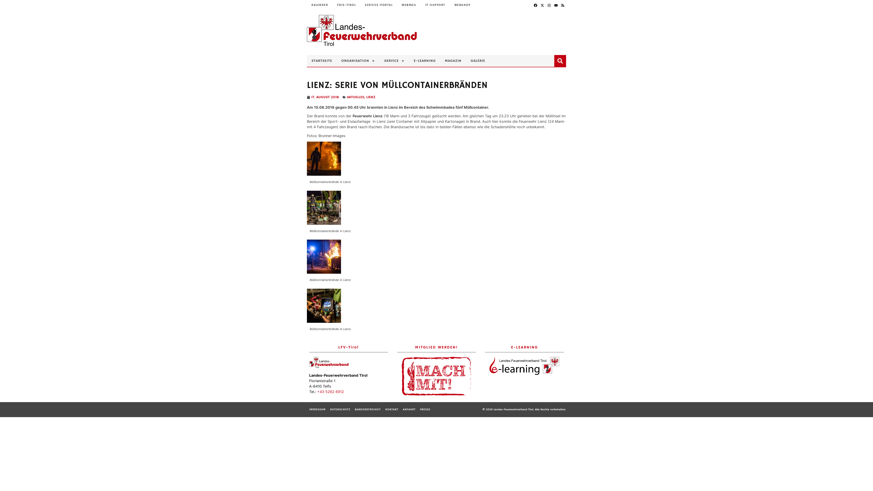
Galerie (478, 61)
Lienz (370, 97)
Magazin (453, 61)
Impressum (317, 409)
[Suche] (561, 60)
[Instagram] (549, 5)
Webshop (462, 5)
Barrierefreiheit (368, 409)
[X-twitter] (542, 5)
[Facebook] (535, 5)
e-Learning (425, 61)
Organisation (355, 61)
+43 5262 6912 (330, 391)
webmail (409, 5)
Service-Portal (379, 5)
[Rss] (562, 5)
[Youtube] (555, 5)
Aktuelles (355, 97)
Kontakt (391, 409)
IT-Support (435, 5)
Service (391, 61)
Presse (425, 409)
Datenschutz (340, 409)
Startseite (321, 61)
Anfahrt (409, 409)
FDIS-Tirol (346, 5)
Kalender (319, 5)
